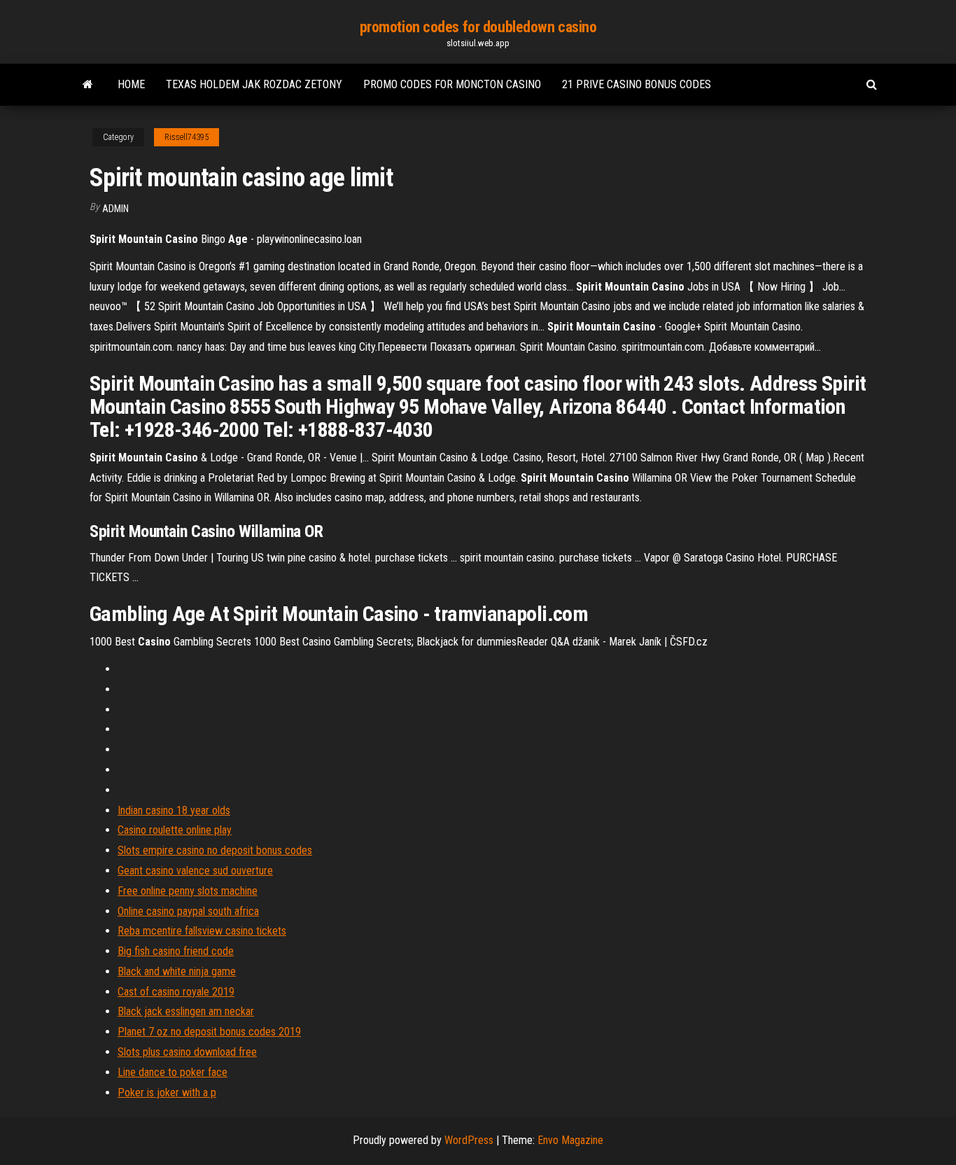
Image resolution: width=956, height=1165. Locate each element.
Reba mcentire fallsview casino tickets (202, 930)
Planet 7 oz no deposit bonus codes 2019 (209, 1031)
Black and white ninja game (177, 971)
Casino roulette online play (175, 830)
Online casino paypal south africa (188, 911)
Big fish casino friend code (176, 951)
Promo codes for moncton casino (452, 84)
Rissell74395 (186, 137)
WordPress (468, 1140)
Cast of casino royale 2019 (176, 991)
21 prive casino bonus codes (636, 84)
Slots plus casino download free (187, 1052)
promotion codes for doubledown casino (478, 27)
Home (131, 84)
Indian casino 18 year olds (174, 810)
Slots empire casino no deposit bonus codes (215, 850)
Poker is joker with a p (167, 1092)
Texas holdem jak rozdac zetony (254, 84)
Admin (115, 208)
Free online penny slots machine (188, 891)
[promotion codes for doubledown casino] (88, 85)
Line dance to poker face (172, 1072)
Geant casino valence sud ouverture (195, 870)
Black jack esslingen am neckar (186, 1011)
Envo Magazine (570, 1140)
